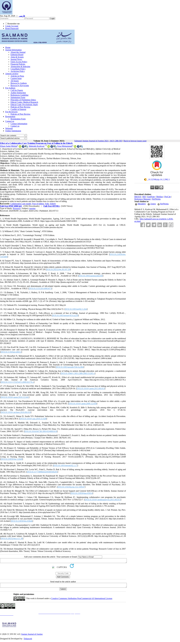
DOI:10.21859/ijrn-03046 (21, 521)
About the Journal (18, 52)
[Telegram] (154, 225)
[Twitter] (148, 225)
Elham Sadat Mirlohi (8, 146)
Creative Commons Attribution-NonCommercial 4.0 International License (81, 598)
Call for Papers (17, 90)
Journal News (16, 59)
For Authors (10, 88)
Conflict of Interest (18, 109)
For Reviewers (11, 112)
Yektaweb (28, 639)
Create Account (11, 26)
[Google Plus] (165, 225)
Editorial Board (17, 54)
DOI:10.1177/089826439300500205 (42, 472)
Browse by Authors (19, 83)
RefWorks (156, 199)
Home (7, 47)
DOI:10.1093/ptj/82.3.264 (76, 309)
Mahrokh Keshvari (36, 146)
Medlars (159, 197)
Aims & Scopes (17, 57)
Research (17, 208)
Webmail (9, 128)
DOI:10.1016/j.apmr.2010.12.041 (15, 397)
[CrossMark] (156, 177)
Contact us (9, 121)
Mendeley (142, 204)
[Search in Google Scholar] (23, 147)
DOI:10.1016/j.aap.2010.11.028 (33, 419)
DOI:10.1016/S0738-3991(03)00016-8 (41, 431)
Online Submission (13, 131)
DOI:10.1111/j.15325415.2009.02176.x (17, 382)
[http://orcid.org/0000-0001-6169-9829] (75, 147)
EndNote (151, 197)
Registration (10, 116)
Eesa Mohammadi (64, 146)
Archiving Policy (18, 71)
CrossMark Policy (18, 69)
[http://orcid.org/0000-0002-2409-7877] (20, 147)
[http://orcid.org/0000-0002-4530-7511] (48, 147)
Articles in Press (17, 76)
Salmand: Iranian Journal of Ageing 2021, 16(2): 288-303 (98, 141)
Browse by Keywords (20, 85)
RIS (144, 197)
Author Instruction (18, 93)
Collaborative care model (20, 204)
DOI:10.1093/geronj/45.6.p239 (65, 315)
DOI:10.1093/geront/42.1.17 (65, 465)
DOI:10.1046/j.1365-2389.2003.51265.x (78, 373)
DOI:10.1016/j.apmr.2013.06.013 (91, 388)
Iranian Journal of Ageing (32, 634)
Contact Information (19, 123)
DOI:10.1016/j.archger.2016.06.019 (16, 412)
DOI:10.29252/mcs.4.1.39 (12, 538)
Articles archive (11, 73)
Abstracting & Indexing (20, 66)
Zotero (153, 204)
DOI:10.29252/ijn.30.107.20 (58, 269)
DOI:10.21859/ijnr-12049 (11, 459)
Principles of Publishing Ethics (23, 100)
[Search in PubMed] (26, 147)
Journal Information (13, 50)
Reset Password (11, 28)
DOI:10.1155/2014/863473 (40, 288)
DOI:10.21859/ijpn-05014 (82, 493)
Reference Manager (142, 199)
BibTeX (137, 197)
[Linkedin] (159, 225)
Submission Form (18, 97)
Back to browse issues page (135, 141)
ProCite (167, 197)
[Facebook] (142, 225)
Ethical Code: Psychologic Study (24, 104)
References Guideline (19, 95)
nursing (32, 208)
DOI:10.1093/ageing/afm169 (91, 276)
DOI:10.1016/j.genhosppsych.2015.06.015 (103, 499)
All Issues (15, 81)
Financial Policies (18, 64)
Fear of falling (38, 204)
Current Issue (16, 78)
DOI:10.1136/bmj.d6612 (11, 352)
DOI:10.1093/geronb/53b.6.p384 (70, 367)
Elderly (53, 204)
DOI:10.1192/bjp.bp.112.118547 (71, 487)
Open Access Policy (19, 62)
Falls (47, 204)
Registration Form (18, 119)
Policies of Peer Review (20, 107)
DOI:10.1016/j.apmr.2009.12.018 (83, 403)
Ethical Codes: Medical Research (24, 102)
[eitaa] (171, 225)
